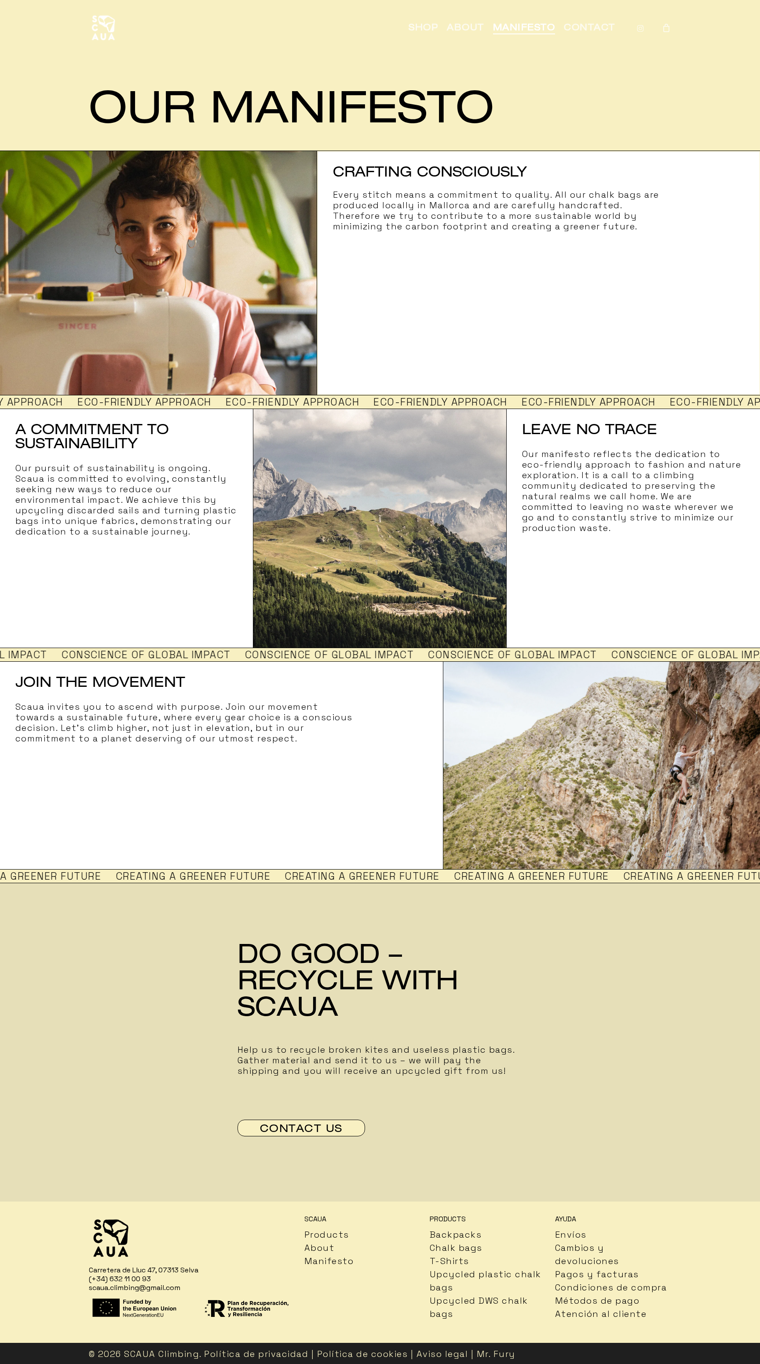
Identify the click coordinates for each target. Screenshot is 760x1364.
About (319, 1247)
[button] (301, 1128)
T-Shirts (449, 1261)
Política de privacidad (256, 1354)
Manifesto (329, 1261)
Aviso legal (442, 1354)
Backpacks (456, 1234)
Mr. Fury (496, 1354)
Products (326, 1234)
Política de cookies (362, 1354)
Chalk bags (456, 1247)
